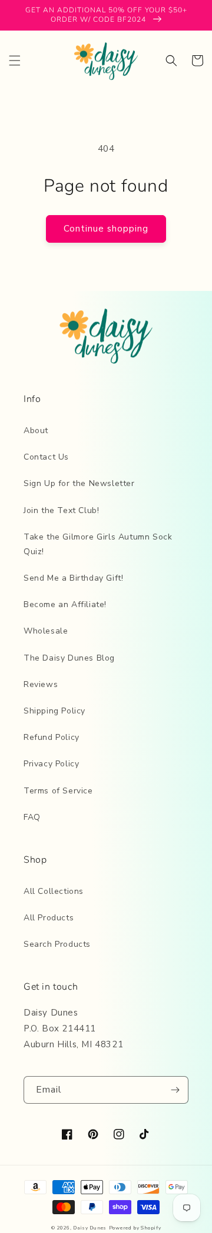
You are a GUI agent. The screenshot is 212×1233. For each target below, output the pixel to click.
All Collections (54, 891)
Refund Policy (52, 737)
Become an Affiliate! (65, 604)
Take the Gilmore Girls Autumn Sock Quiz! (98, 544)
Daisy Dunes (90, 1228)
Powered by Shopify (135, 1228)
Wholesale (46, 630)
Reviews (41, 684)
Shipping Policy (54, 710)
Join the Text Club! (61, 510)
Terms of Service (58, 790)
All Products (49, 917)
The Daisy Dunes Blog (69, 658)
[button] (15, 60)
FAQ (32, 817)
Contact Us (46, 457)
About (36, 430)
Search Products (57, 944)
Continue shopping (106, 228)
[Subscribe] (175, 1090)
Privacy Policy (51, 763)
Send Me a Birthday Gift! (73, 578)
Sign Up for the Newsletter (79, 483)
